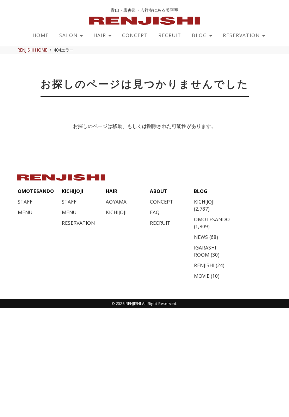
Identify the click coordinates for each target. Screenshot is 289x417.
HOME (40, 35)
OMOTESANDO (36, 191)
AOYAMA (116, 201)
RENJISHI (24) (209, 265)
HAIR (100, 35)
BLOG (200, 35)
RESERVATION (242, 35)
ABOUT (158, 191)
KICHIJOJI (72, 191)
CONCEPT (135, 35)
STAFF (25, 201)
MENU (25, 212)
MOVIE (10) (207, 275)
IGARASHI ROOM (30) (207, 251)
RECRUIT (169, 35)
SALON (69, 35)
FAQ (155, 212)
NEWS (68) (206, 237)
